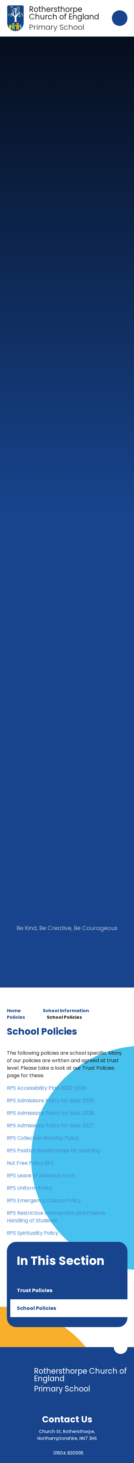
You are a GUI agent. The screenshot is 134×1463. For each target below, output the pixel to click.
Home (14, 1011)
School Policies (64, 1017)
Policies (16, 1017)
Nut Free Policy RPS (30, 1163)
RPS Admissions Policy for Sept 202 (49, 1125)
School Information (66, 1011)
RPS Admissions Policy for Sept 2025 (50, 1100)
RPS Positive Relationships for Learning (53, 1150)
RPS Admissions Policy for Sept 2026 (50, 1113)
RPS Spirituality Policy (32, 1233)
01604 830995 (68, 1453)
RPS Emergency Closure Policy (44, 1200)
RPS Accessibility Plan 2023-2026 (47, 1088)
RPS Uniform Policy (29, 1188)
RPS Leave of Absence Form (41, 1175)
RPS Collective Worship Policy (43, 1138)
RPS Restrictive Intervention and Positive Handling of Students (56, 1216)
